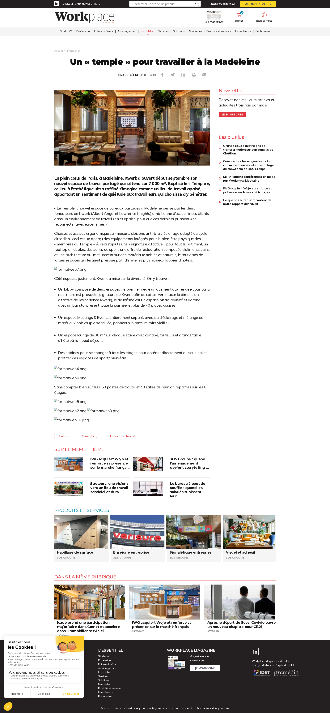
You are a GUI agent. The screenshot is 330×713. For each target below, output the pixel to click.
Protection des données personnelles (195, 708)
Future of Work (103, 31)
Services (163, 31)
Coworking (89, 436)
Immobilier (147, 31)
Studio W (66, 31)
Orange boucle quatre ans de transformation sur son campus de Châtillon (248, 149)
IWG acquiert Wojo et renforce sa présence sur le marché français (247, 190)
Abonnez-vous (258, 4)
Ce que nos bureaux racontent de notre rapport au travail (247, 202)
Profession (83, 31)
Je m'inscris (232, 114)
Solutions (179, 31)
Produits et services (218, 31)
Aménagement (127, 31)
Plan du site (131, 708)
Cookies (224, 708)
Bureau (64, 436)
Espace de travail (122, 436)
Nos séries (195, 31)
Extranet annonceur (223, 3)
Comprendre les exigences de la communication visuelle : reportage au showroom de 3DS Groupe (248, 165)
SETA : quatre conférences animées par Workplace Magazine (249, 178)
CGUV (166, 708)
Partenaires (263, 31)
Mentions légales (151, 708)
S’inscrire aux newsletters (81, 4)
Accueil (58, 50)
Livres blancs (243, 31)
